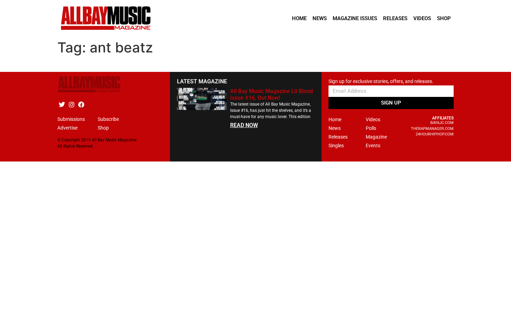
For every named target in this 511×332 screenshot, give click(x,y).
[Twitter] (61, 104)
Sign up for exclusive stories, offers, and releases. (380, 81)
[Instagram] (71, 104)
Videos (422, 18)
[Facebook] (81, 104)
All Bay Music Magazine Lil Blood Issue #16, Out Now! (271, 94)
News (320, 18)
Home (299, 18)
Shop (444, 18)
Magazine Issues (355, 18)
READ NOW (244, 125)
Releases (395, 18)
